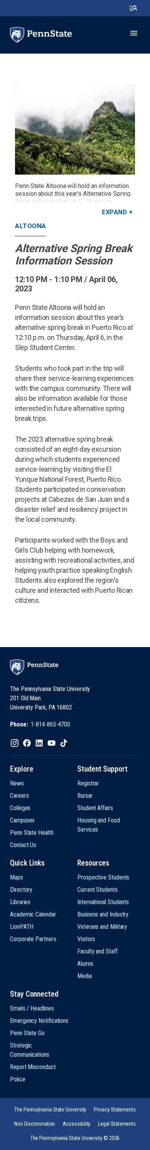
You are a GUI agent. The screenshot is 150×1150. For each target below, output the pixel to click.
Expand (114, 212)
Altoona (30, 226)
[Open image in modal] (75, 129)
